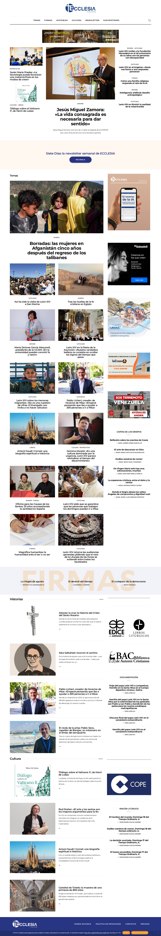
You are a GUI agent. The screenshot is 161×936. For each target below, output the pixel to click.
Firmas (135, 78)
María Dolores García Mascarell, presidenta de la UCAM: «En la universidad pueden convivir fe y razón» (32, 351)
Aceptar (126, 932)
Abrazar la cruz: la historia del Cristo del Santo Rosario (79, 614)
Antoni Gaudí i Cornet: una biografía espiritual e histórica (32, 452)
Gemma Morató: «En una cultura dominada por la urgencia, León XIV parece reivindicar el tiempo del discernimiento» (81, 456)
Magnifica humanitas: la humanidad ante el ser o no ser (32, 553)
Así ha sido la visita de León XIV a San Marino (32, 302)
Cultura (13, 105)
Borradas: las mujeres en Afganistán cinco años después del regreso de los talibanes (56, 250)
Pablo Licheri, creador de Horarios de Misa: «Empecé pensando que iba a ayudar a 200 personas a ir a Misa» (80, 404)
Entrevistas (15, 69)
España (80, 103)
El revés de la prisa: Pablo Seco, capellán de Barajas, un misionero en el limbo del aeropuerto (80, 730)
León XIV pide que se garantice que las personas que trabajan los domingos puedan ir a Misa (80, 506)
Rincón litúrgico (129, 809)
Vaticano (138, 48)
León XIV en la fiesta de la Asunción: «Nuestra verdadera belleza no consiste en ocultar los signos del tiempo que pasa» (81, 352)
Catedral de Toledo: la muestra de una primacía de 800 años (80, 888)
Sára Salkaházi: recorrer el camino (78, 652)
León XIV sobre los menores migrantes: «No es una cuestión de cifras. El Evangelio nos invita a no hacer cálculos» (32, 404)
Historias (81, 397)
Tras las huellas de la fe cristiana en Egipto (81, 302)
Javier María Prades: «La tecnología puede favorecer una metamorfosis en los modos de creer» (25, 76)
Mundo (57, 237)
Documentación (129, 677)
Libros (20, 105)
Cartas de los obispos (129, 432)
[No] (158, 933)
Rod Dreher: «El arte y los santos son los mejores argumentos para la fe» (79, 810)
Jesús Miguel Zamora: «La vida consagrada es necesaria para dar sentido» (80, 116)
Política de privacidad (139, 932)
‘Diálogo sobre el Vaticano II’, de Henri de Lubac (25, 109)
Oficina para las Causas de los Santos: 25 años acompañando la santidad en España (32, 506)
